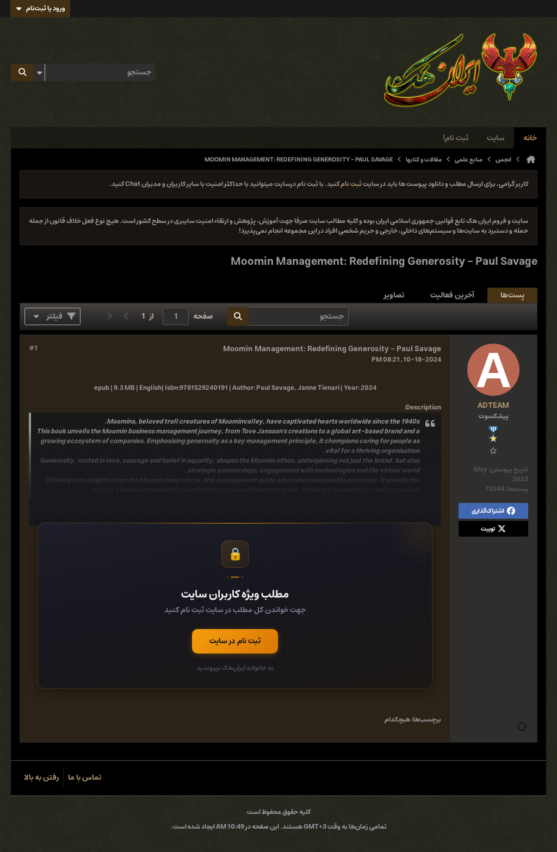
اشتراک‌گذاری (488, 511)
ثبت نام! (455, 138)
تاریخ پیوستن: (508, 469)
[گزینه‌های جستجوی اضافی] (39, 72)
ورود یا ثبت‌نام (45, 8)
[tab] (512, 295)
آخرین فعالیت (452, 295)
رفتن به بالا (41, 777)
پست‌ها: (516, 489)
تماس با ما (84, 777)
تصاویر (394, 295)
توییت (488, 529)
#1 (33, 348)
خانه (530, 138)
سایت (496, 138)
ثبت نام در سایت (235, 641)
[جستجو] (22, 72)
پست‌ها (512, 295)
